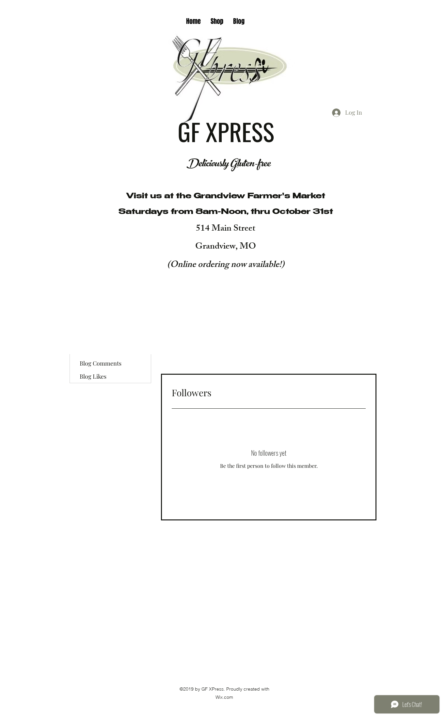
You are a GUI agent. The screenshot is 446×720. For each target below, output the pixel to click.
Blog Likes (93, 376)
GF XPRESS (229, 131)
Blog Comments (100, 363)
